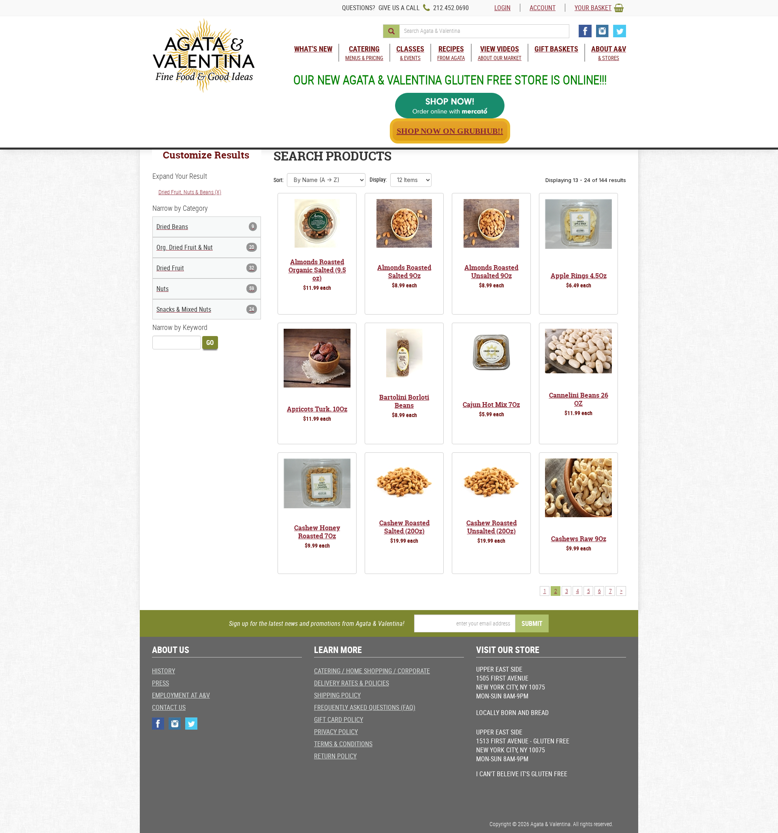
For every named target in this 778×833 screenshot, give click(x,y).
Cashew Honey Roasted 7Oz (317, 531)
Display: (378, 179)
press (160, 683)
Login (502, 7)
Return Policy (335, 756)
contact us (169, 707)
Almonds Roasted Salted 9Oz (404, 271)
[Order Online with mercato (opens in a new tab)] (450, 105)
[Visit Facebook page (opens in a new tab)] (585, 31)
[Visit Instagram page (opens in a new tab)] (602, 31)
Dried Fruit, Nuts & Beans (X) (189, 192)
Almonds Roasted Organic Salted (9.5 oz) (317, 270)
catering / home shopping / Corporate (372, 670)
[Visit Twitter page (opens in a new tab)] (619, 31)
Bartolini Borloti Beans (404, 401)
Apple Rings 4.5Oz (579, 275)
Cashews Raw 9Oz (578, 538)
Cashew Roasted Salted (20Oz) (404, 526)
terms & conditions (343, 743)
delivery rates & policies (351, 683)
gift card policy (338, 719)
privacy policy (336, 731)
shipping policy (337, 695)
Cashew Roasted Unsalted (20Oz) (491, 526)
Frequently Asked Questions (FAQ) (364, 707)
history (163, 670)
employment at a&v (181, 695)
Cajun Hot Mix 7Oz (491, 404)
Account (543, 7)
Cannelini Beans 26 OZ (578, 399)
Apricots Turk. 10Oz (317, 409)
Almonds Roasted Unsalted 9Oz (491, 271)
